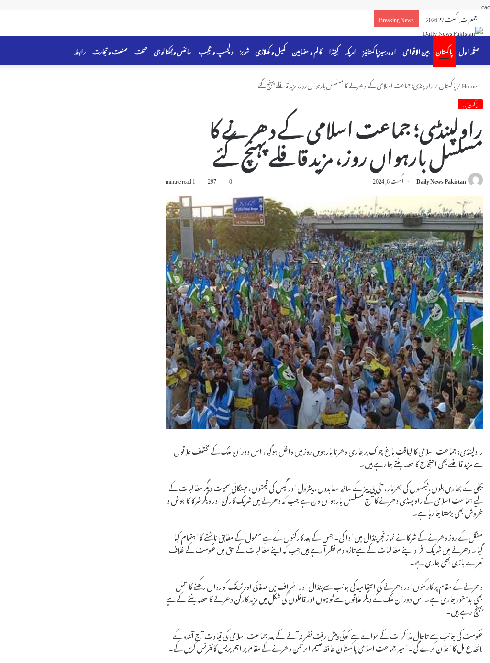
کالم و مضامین (307, 50)
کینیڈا (334, 50)
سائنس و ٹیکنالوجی (173, 50)
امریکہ (350, 50)
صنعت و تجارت (110, 50)
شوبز (244, 50)
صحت (140, 50)
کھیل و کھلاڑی (271, 50)
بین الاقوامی (416, 50)
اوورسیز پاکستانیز (379, 50)
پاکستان (444, 50)
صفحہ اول (469, 50)
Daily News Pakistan (441, 180)
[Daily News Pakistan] (453, 32)
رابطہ (80, 50)
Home (470, 84)
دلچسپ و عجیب (216, 50)
